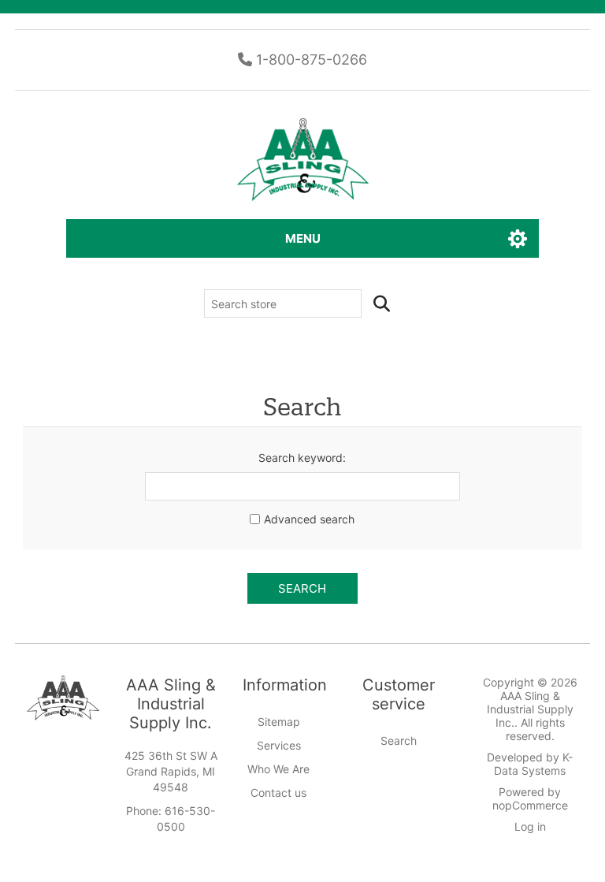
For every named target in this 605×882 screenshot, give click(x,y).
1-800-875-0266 (309, 59)
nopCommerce (530, 805)
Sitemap (279, 721)
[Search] (382, 303)
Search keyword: (302, 457)
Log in (530, 826)
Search (302, 588)
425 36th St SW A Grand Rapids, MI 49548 (170, 771)
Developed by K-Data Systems (530, 763)
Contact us (278, 792)
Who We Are (278, 769)
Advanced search (309, 519)
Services (279, 745)
